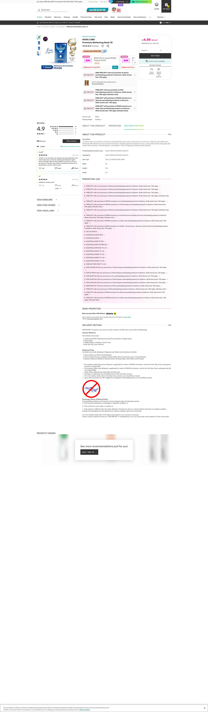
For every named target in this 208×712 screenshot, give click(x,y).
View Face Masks (46, 205)
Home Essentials (124, 17)
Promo (39, 17)
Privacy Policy (85, 710)
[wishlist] (102, 46)
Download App (93, 1)
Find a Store (103, 1)
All (38, 146)
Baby (113, 17)
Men (106, 17)
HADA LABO (88, 39)
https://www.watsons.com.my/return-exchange (123, 415)
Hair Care (98, 17)
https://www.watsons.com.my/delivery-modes (124, 376)
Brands (160, 17)
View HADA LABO (46, 211)
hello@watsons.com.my (128, 416)
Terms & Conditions (98, 84)
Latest (42, 146)
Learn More (127, 317)
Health (75, 17)
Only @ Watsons (139, 17)
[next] (150, 17)
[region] (104, 708)
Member (48, 17)
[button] (166, 6)
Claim (115, 67)
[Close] (204, 708)
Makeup (67, 17)
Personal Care (86, 17)
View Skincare (45, 200)
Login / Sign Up (88, 452)
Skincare (57, 17)
